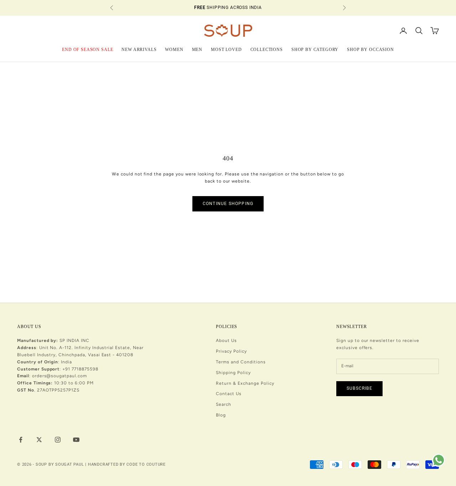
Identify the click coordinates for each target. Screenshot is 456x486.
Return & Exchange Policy (245, 383)
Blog (221, 415)
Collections (266, 49)
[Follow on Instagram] (57, 439)
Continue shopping (228, 203)
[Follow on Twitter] (39, 439)
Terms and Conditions (240, 361)
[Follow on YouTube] (76, 439)
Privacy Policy (231, 351)
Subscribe (359, 388)
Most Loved (226, 49)
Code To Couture (146, 464)
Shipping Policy (233, 372)
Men (197, 49)
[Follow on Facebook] (20, 439)
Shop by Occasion (370, 49)
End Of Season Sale (87, 49)
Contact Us (229, 393)
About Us (226, 340)
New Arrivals (138, 49)
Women (174, 49)
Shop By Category (314, 49)
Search (223, 404)
